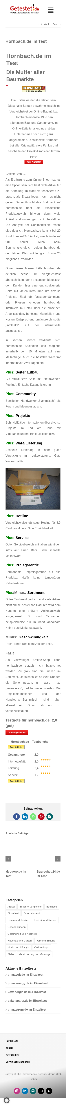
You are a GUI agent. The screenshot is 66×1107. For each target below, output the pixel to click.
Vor (55, 24)
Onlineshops (41, 947)
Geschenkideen (17, 926)
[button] (8, 859)
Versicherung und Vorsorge (34, 954)
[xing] (33, 1091)
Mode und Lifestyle (19, 947)
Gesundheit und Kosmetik (22, 933)
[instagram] (17, 1091)
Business (51, 906)
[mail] (41, 1091)
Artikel (11, 906)
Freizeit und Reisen (45, 920)
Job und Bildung (45, 940)
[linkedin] (25, 1091)
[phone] (49, 1091)
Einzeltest (13, 913)
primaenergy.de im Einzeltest (28, 983)
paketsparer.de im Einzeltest (27, 1000)
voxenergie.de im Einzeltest (27, 992)
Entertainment (31, 913)
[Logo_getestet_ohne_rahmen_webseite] (24, 4)
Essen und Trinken (18, 920)
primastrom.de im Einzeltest (27, 1009)
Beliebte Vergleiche (30, 906)
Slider (11, 954)
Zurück (45, 24)
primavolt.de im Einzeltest (25, 974)
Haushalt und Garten (20, 940)
